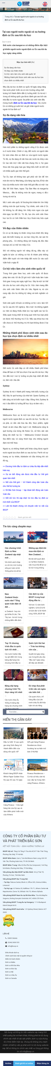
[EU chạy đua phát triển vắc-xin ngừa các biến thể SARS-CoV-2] (37, 675)
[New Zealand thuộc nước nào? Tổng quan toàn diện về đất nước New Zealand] (14, 583)
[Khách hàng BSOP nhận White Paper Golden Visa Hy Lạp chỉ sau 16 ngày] (13, 765)
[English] (44, 4)
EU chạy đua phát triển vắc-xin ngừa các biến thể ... (37, 689)
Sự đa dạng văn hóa (12, 68)
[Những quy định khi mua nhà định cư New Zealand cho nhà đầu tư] (37, 537)
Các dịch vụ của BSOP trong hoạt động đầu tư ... (37, 597)
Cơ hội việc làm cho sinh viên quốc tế (19, 74)
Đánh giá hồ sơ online (24, 1063)
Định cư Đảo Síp (11, 969)
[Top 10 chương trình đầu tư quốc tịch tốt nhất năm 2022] (14, 632)
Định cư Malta (10, 962)
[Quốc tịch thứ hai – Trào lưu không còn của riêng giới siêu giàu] (37, 632)
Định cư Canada (11, 978)
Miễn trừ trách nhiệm (12, 959)
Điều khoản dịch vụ (12, 952)
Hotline (8, 1063)
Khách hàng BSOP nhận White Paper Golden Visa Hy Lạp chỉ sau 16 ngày (13, 776)
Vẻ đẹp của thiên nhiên (13, 71)
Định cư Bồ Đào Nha (12, 965)
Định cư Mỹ (9, 972)
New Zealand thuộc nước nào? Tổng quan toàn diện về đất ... (13, 600)
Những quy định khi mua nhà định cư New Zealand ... (37, 551)
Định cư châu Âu (11, 975)
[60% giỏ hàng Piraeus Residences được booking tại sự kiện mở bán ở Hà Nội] (37, 733)
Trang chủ (9, 17)
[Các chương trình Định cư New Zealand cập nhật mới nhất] (14, 537)
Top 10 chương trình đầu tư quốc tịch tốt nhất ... (13, 646)
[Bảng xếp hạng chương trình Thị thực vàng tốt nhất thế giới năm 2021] (14, 675)
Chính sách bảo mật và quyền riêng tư (18, 956)
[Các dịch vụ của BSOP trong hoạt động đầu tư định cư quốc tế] (37, 583)
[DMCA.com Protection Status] (8, 921)
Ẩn (33, 62)
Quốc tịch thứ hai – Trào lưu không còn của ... (37, 646)
